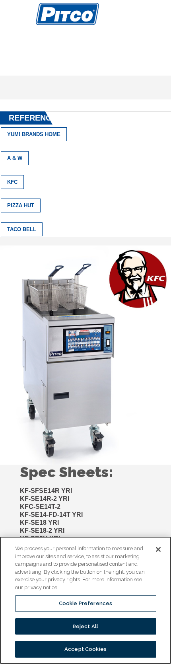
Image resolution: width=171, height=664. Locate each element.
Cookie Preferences (85, 603)
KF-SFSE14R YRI (46, 490)
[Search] (162, 13)
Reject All (85, 626)
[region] (85, 600)
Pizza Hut (20, 205)
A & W (14, 158)
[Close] (158, 549)
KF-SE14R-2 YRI (44, 498)
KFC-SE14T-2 (40, 506)
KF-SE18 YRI (39, 522)
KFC (12, 182)
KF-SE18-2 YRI (42, 530)
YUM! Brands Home (33, 134)
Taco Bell (21, 229)
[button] (14, 14)
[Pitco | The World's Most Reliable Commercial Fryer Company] (67, 14)
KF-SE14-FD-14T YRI (51, 514)
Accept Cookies (85, 649)
